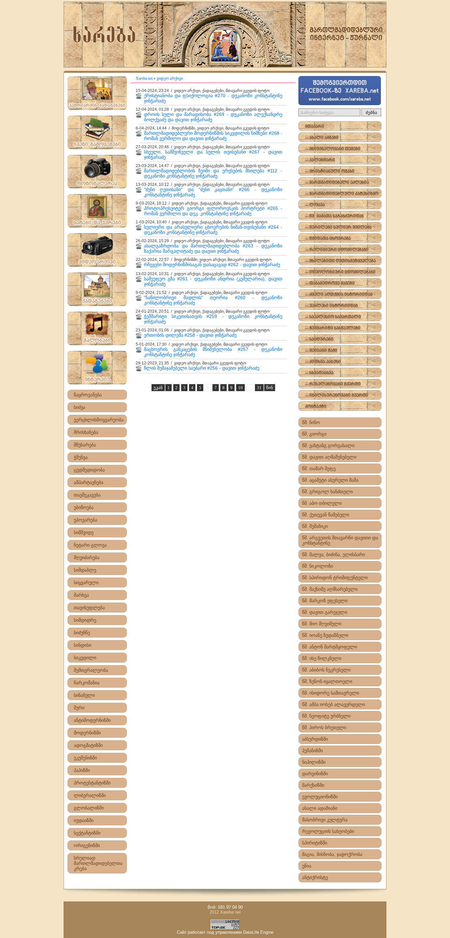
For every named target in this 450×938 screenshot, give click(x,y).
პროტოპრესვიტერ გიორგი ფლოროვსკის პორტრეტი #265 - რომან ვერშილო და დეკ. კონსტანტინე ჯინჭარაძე (213, 211)
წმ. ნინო (311, 422)
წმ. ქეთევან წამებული (325, 514)
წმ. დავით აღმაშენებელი (329, 457)
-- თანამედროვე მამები (330, 283)
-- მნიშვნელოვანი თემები (332, 149)
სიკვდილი (85, 657)
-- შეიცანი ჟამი (321, 350)
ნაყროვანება (88, 394)
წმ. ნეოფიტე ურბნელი (326, 716)
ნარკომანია (86, 682)
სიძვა (79, 407)
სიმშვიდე (84, 532)
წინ (269, 387)
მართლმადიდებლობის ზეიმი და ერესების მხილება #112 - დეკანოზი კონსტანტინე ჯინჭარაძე (213, 173)
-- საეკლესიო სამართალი (333, 317)
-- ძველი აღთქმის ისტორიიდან (339, 294)
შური (79, 707)
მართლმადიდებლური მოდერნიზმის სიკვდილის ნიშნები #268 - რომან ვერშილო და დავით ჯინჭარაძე (213, 135)
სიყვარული (86, 582)
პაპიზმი (82, 770)
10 (240, 387)
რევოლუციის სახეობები (328, 831)
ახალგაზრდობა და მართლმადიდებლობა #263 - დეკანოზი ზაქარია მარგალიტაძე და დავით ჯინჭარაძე (213, 248)
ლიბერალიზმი (90, 795)
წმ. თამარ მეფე (319, 468)
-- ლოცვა (315, 205)
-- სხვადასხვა (319, 373)
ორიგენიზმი (87, 845)
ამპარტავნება (88, 482)
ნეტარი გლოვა (90, 545)
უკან (158, 387)
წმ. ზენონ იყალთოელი (327, 681)
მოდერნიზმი (87, 732)
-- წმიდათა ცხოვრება (328, 238)
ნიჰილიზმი (313, 762)
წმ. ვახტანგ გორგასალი (328, 445)
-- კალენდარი (320, 160)
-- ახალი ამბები (322, 137)
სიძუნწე (82, 632)
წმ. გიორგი (314, 434)
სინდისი (82, 645)
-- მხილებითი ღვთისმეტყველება (340, 261)
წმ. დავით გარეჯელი (324, 612)
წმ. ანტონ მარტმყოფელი (329, 646)
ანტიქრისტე (315, 877)
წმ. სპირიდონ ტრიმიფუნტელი (335, 577)
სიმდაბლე (85, 570)
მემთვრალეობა (91, 670)
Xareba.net (144, 78)
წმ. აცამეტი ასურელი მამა (330, 480)
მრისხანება (86, 432)
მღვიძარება (86, 557)
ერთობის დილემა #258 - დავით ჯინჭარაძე (190, 335)
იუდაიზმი (84, 820)
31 (259, 387)
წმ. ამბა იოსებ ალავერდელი (333, 704)
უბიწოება (84, 507)
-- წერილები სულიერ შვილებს (338, 227)
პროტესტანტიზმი (92, 782)
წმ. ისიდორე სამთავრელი (330, 693)
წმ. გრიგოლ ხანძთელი (327, 491)
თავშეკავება (87, 494)
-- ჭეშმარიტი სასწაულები (332, 328)
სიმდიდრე (85, 620)
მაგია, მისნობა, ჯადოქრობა (332, 854)
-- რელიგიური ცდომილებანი (337, 249)
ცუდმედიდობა (89, 469)
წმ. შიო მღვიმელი (321, 623)
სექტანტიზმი (87, 833)
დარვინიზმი (315, 773)
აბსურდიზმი (315, 739)
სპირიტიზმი (314, 842)
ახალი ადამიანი (319, 808)
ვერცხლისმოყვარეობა (99, 419)
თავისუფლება (89, 607)
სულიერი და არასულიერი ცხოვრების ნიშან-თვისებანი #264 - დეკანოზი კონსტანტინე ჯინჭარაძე (213, 229)
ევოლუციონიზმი (320, 796)
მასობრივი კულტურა (325, 819)
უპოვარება (85, 520)
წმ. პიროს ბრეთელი (324, 727)
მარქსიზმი (313, 785)
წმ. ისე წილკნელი (321, 658)
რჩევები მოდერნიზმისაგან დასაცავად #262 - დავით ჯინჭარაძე (212, 264)
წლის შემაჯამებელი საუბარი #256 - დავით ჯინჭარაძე (201, 368)
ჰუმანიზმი (312, 750)
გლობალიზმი (89, 807)
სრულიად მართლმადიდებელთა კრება (98, 863)
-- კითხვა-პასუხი (323, 361)
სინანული (84, 695)
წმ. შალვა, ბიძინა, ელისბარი (333, 554)
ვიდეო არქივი (169, 78)
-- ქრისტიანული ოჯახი (329, 171)
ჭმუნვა (81, 457)
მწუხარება (85, 444)
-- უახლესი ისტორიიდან (331, 305)
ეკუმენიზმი (85, 757)
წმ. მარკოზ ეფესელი (325, 600)
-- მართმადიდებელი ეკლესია (337, 182)
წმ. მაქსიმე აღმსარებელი (329, 589)
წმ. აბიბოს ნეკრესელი (326, 669)
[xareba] (225, 35)
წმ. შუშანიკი (315, 526)
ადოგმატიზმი (88, 745)
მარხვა (81, 595)
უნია (306, 865)
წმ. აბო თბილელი (322, 503)
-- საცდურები (319, 339)
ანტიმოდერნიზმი (92, 720)
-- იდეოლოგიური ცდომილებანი (340, 272)
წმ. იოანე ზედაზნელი (325, 635)
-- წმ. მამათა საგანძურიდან (334, 216)
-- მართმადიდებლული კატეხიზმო (342, 193)
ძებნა (371, 112)
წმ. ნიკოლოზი (317, 566)
